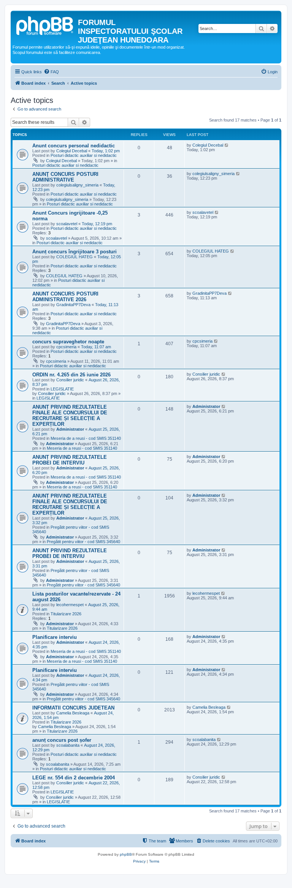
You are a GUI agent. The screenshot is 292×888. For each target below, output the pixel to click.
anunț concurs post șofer (61, 740)
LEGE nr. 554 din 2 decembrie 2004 (73, 778)
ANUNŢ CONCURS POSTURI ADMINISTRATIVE (65, 177)
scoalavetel (66, 223)
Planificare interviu (54, 637)
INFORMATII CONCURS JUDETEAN (73, 708)
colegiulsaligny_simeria (77, 185)
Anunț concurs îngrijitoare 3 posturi (74, 251)
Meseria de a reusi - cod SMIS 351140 (86, 438)
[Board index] (45, 25)
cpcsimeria (66, 346)
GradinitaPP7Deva (73, 304)
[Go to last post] (226, 145)
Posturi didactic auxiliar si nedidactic (84, 155)
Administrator (70, 429)
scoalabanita (67, 745)
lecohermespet (70, 604)
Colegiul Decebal (71, 151)
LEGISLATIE (62, 389)
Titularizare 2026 (66, 613)
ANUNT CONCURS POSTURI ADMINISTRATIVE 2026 (65, 296)
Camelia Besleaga (72, 713)
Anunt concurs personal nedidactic (73, 146)
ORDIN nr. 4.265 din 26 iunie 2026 (71, 375)
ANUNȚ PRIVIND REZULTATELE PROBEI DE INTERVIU (69, 460)
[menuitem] (51, 71)
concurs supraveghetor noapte (68, 341)
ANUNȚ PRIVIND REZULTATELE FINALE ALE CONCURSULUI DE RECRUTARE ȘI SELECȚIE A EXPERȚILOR (69, 415)
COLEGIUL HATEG (74, 256)
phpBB (126, 854)
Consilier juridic (70, 380)
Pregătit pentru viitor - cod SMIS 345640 (83, 541)
